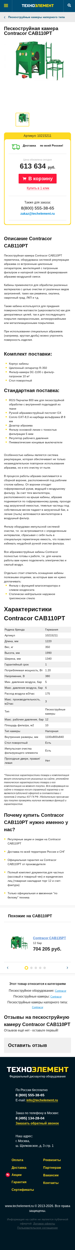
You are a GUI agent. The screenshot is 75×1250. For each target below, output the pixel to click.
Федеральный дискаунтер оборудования (37, 1076)
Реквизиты (52, 1160)
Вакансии (51, 1175)
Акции (17, 1175)
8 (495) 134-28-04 (30, 1118)
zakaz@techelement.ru (37, 213)
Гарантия (19, 1182)
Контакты (51, 1183)
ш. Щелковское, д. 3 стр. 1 (35, 1145)
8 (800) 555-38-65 (30, 1095)
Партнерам (52, 1167)
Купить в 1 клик (38, 188)
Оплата (17, 1160)
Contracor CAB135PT (49, 938)
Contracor (60, 990)
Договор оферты (44, 1223)
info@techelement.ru (42, 1100)
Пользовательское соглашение (37, 1227)
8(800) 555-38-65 (37, 208)
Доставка (19, 1167)
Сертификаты (23, 1189)
